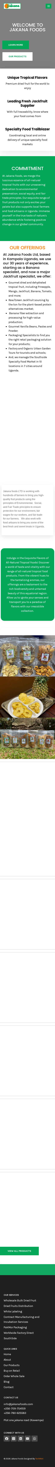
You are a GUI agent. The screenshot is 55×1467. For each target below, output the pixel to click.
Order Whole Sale (14, 1376)
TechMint (39, 1459)
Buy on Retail (12, 1370)
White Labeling (13, 1311)
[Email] (28, 1439)
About (7, 1359)
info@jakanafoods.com (18, 1404)
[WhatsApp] (34, 1439)
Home (7, 1354)
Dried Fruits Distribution (18, 1306)
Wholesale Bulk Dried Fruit (20, 1300)
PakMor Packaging (15, 1327)
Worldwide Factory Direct (19, 1333)
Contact (9, 1387)
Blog (6, 1381)
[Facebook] (7, 1439)
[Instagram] (14, 1439)
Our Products (12, 1365)
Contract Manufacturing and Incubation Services (21, 1319)
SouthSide (10, 1338)
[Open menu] (48, 6)
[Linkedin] (21, 1439)
